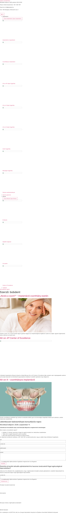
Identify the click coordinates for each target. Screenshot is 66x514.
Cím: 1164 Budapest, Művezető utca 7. (7, 490)
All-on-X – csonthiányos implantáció (17, 379)
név (1, 439)
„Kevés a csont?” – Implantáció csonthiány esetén (24, 296)
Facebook (2, 505)
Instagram (2, 506)
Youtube (1, 508)
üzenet (1, 452)
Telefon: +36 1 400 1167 (4, 487)
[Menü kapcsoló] (2, 14)
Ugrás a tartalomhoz (5, 0)
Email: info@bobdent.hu (4, 488)
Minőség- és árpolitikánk (5, 501)
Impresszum (2, 498)
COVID (1, 495)
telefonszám (3, 448)
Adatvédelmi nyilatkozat (4, 499)
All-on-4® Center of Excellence (15, 338)
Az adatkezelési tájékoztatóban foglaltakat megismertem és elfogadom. (19, 461)
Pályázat (1, 496)
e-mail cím (2, 443)
